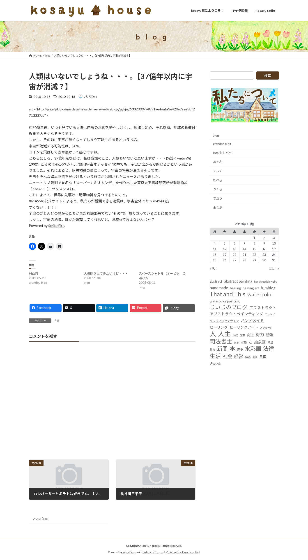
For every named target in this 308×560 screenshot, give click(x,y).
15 (254, 249)
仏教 (235, 335)
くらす (217, 171)
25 (215, 260)
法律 (268, 349)
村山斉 (33, 273)
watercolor (260, 294)
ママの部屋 (40, 519)
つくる (217, 189)
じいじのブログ (229, 307)
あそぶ (217, 162)
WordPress (130, 552)
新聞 (222, 349)
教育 (212, 350)
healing (235, 288)
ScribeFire (56, 225)
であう (217, 198)
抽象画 (260, 342)
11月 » (274, 268)
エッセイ (270, 314)
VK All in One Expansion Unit (183, 552)
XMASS (38, 189)
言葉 (262, 357)
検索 (267, 75)
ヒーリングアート (244, 327)
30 (264, 260)
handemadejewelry (265, 281)
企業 (242, 335)
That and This (228, 294)
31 (274, 260)
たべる (217, 180)
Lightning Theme (153, 552)
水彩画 (253, 349)
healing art (251, 288)
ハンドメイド (252, 320)
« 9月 (214, 268)
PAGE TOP (296, 539)
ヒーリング (219, 327)
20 (234, 254)
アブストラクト (262, 307)
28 (244, 260)
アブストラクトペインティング (236, 314)
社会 (227, 356)
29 (254, 260)
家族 (244, 342)
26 (224, 260)
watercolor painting (225, 301)
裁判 (255, 357)
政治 (270, 342)
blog (56, 320)
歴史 (240, 350)
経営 (238, 356)
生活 (215, 356)
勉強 (269, 335)
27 (234, 260)
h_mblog (268, 288)
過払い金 (215, 363)
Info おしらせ (222, 153)
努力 (259, 334)
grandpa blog (222, 144)
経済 (248, 357)
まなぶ (217, 208)
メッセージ (266, 327)
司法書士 (221, 341)
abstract (216, 281)
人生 (224, 334)
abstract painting (238, 281)
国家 (236, 342)
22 (254, 254)
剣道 (250, 335)
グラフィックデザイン (224, 321)
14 (244, 249)
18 (215, 254)
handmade (219, 287)
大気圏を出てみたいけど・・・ (106, 273)
